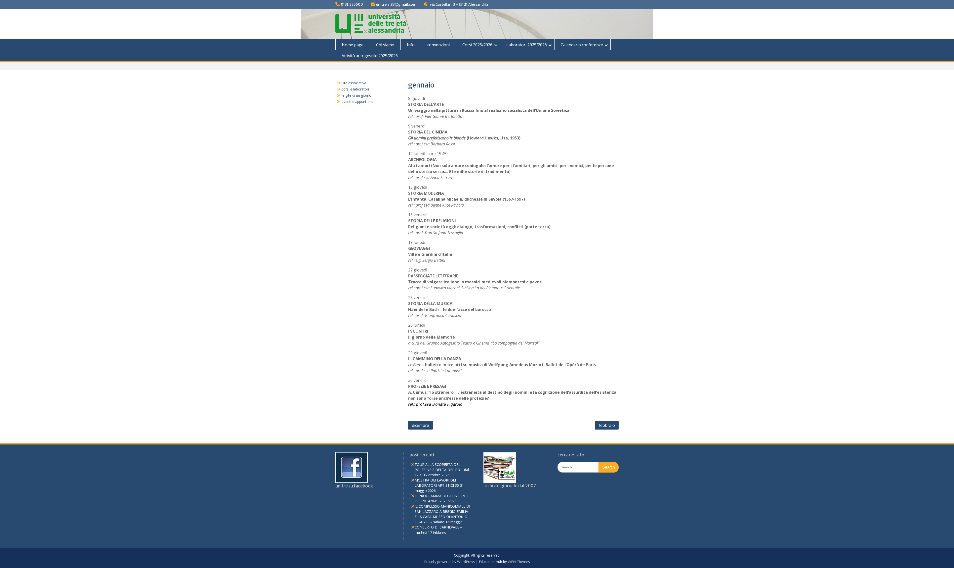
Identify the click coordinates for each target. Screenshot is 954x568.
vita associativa (354, 83)
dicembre (420, 425)
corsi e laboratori (355, 89)
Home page (352, 44)
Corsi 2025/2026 (477, 44)
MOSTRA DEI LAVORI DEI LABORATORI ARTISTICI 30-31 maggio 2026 (439, 485)
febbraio (607, 425)
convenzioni (438, 44)
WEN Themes (519, 561)
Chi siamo (385, 44)
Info (411, 44)
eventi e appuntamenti (360, 101)
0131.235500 (352, 4)
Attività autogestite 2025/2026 (370, 55)
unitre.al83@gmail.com (396, 4)
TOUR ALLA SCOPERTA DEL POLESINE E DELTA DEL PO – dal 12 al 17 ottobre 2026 (442, 469)
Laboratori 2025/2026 (526, 44)
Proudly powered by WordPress (449, 561)
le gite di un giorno (356, 95)
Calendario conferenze (582, 44)
